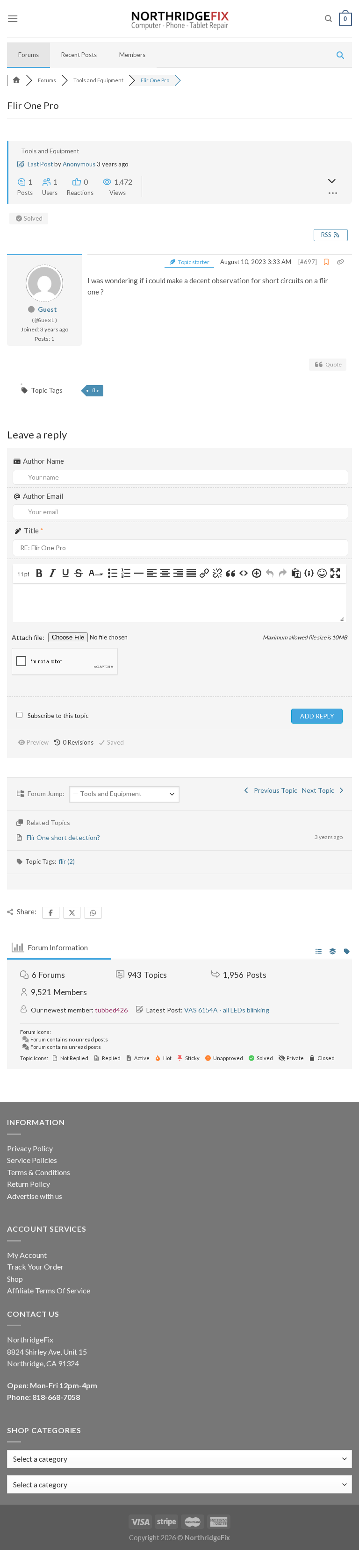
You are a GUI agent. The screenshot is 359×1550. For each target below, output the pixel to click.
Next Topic (319, 790)
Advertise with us (34, 1195)
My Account (27, 1254)
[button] (24, 573)
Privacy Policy (30, 1148)
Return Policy (28, 1183)
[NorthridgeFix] (179, 19)
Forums (28, 54)
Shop (15, 1278)
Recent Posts (79, 54)
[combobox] (179, 1484)
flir (95, 390)
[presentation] (24, 573)
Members (132, 54)
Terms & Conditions (38, 1172)
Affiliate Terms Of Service (48, 1290)
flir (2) (67, 861)
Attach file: (29, 637)
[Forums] (16, 80)
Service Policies (32, 1159)
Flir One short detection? (63, 837)
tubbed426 (111, 1010)
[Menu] (12, 18)
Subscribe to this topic (58, 715)
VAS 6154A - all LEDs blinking (226, 1010)
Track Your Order (35, 1266)
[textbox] (40, 1484)
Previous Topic (274, 790)
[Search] (328, 19)
